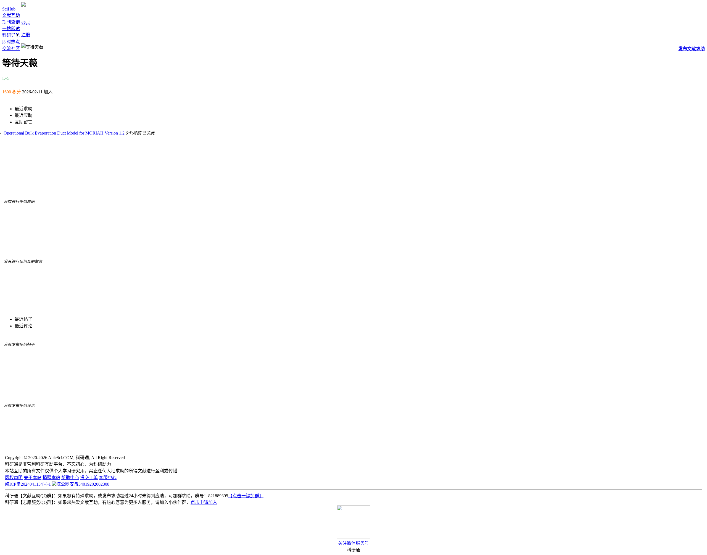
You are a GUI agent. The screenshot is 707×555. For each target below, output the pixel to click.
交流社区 (11, 48)
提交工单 (89, 477)
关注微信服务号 (353, 543)
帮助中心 (70, 477)
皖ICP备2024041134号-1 (28, 484)
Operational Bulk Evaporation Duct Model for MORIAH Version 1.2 (64, 133)
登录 (25, 23)
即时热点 (11, 42)
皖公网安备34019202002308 (82, 484)
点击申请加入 (204, 502)
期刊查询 (11, 22)
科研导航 (11, 35)
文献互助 (11, 15)
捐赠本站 (51, 477)
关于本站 (32, 477)
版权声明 (14, 477)
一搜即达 (11, 28)
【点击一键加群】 (245, 495)
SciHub (8, 9)
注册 (25, 34)
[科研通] (23, 5)
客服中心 (108, 477)
